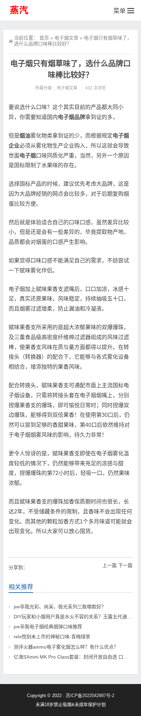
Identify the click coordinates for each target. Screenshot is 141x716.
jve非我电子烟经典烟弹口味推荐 (48, 626)
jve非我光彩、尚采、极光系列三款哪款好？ (60, 606)
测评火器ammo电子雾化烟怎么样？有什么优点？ (66, 647)
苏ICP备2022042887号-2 (90, 695)
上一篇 (109, 565)
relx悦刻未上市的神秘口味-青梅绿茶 (52, 636)
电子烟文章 (66, 38)
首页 (44, 38)
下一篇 (125, 565)
